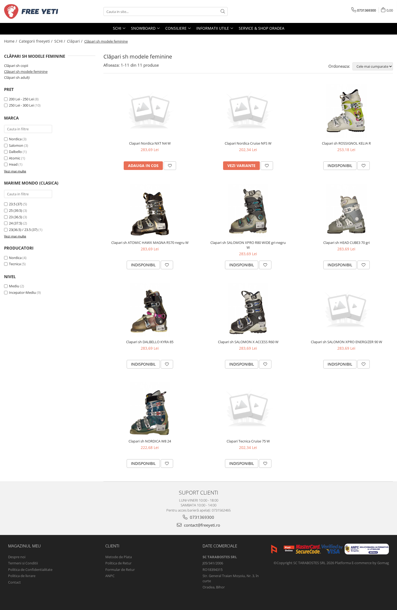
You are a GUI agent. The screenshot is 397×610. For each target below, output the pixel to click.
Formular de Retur (120, 569)
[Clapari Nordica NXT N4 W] (149, 111)
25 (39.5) (15, 210)
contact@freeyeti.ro (201, 525)
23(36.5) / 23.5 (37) (23, 229)
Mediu (14, 286)
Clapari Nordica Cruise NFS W (248, 143)
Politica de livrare (21, 575)
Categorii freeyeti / (36, 41)
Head (13, 164)
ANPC (110, 575)
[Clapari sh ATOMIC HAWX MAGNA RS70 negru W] (149, 210)
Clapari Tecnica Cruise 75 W (248, 441)
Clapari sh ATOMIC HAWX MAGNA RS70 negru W (150, 242)
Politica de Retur (118, 563)
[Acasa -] (31, 11)
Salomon (16, 145)
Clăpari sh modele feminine (26, 71)
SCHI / (60, 41)
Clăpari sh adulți (17, 77)
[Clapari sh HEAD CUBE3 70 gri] (346, 210)
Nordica (15, 139)
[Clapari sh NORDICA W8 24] (149, 409)
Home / (11, 41)
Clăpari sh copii (16, 65)
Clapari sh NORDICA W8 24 (150, 441)
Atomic (14, 158)
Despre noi (16, 556)
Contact (14, 582)
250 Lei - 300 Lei (21, 105)
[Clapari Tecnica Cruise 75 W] (248, 409)
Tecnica (15, 263)
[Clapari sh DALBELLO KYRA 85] (149, 310)
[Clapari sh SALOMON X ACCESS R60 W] (248, 310)
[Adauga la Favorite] (170, 165)
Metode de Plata (118, 556)
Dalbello (15, 151)
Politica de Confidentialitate (30, 569)
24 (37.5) (15, 223)
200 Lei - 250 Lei (21, 99)
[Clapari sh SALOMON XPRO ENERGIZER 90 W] (346, 310)
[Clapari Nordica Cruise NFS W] (248, 111)
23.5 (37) (15, 204)
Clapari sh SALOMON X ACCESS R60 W (248, 341)
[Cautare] (223, 11)
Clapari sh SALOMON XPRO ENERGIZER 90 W (346, 341)
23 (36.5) (15, 216)
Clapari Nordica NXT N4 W (150, 143)
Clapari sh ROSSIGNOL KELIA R (346, 143)
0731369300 (201, 517)
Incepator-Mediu (22, 292)
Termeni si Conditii (23, 563)
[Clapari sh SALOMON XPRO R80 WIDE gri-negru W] (248, 210)
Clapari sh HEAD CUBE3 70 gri (346, 242)
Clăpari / (75, 41)
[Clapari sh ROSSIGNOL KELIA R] (346, 111)
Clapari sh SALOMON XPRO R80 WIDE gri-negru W (248, 245)
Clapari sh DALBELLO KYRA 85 (149, 341)
